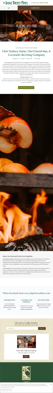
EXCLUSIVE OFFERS (43, 300)
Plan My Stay (35, 8)
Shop (26, 356)
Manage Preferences (6, 389)
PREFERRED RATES (9, 300)
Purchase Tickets (26, 87)
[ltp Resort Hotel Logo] (15, 3)
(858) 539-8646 (44, 3)
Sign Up (42, 328)
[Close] (50, 384)
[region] (26, 387)
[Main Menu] (9, 8)
